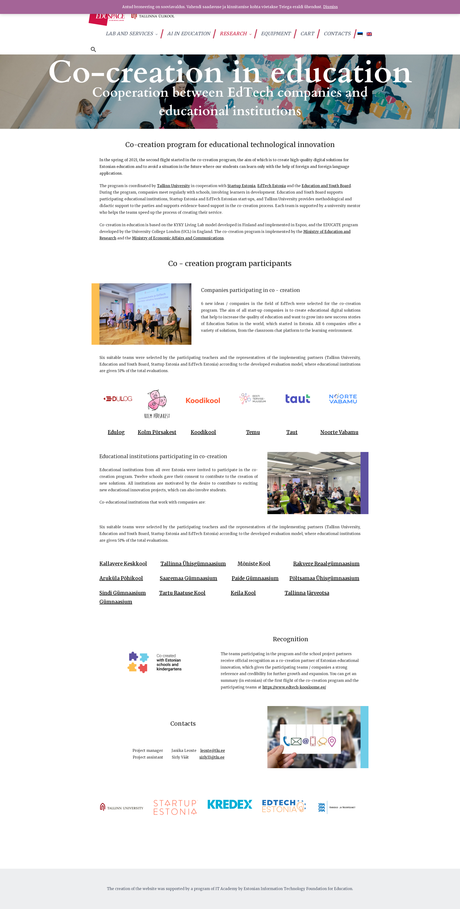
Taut (292, 432)
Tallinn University (173, 186)
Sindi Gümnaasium (122, 593)
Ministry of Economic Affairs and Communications (178, 238)
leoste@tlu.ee (212, 750)
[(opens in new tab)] (117, 398)
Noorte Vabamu (339, 432)
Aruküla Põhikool (121, 578)
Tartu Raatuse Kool (182, 593)
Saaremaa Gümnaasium (188, 578)
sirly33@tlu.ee (211, 757)
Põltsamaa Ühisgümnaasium (324, 578)
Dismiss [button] (330, 7)
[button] (93, 49)
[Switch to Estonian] (360, 33)
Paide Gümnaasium (255, 578)
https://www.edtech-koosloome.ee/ (294, 687)
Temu (253, 432)
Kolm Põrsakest (157, 432)
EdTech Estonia (271, 186)
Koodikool (203, 432)
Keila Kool (243, 593)
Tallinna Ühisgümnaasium (193, 564)
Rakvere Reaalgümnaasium (326, 564)
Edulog (116, 432)
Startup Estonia (241, 186)
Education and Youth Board (326, 186)
